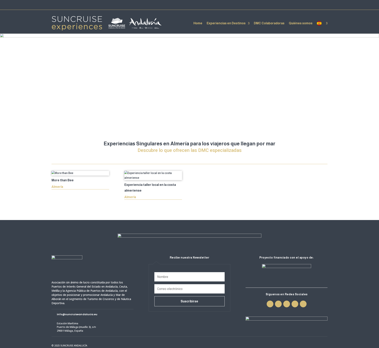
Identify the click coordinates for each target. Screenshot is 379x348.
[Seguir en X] (310, 5)
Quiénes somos (300, 23)
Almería (57, 187)
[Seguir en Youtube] (317, 5)
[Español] (322, 23)
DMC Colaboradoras (269, 23)
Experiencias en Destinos (226, 23)
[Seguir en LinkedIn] (324, 5)
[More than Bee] (80, 173)
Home (197, 23)
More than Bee (63, 180)
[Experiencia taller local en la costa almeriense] (153, 175)
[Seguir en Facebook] (296, 5)
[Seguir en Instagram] (303, 5)
